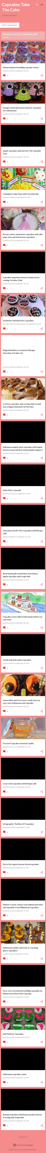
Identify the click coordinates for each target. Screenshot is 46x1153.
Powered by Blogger (24, 1145)
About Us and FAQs (9, 25)
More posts (23, 1137)
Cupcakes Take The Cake (16, 7)
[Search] (37, 5)
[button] (41, 75)
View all (6, 37)
